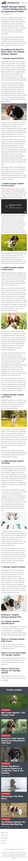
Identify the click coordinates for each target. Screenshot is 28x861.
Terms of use (4, 832)
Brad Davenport (6, 14)
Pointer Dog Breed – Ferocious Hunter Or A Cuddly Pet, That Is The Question (12, 769)
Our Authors (4, 838)
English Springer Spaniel (13, 189)
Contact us (4, 843)
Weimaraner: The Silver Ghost (12, 797)
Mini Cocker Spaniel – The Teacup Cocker (13, 714)
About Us (3, 840)
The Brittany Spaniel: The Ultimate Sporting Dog (13, 823)
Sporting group (6, 710)
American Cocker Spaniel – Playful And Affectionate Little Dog (13, 740)
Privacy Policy (4, 835)
